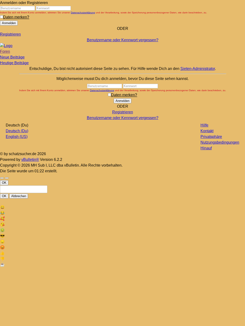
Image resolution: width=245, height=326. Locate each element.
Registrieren (10, 34)
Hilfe (204, 125)
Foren (5, 51)
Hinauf (206, 148)
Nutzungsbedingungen (219, 142)
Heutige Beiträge (14, 63)
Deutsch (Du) (17, 131)
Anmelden (9, 23)
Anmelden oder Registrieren (24, 3)
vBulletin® (30, 160)
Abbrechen (18, 196)
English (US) (17, 137)
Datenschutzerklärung (83, 12)
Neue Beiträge (12, 57)
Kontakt (206, 131)
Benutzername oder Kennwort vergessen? (122, 40)
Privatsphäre (211, 137)
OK (4, 182)
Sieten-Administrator (197, 69)
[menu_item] (122, 207)
